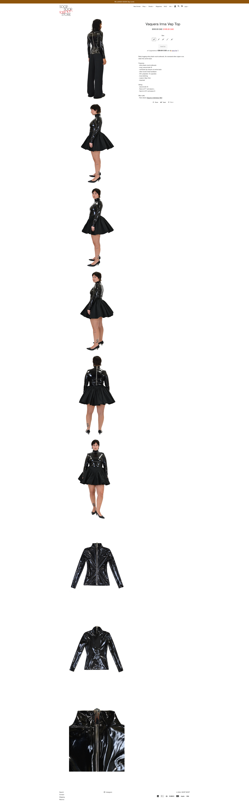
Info (170, 6)
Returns (61, 799)
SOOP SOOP (185, 792)
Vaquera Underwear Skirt (154, 98)
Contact (61, 794)
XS (154, 39)
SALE (165, 6)
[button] (163, 51)
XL (172, 39)
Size (163, 35)
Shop (144, 6)
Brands (151, 6)
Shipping (62, 797)
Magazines (159, 6)
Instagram (109, 792)
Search (61, 792)
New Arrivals (137, 6)
